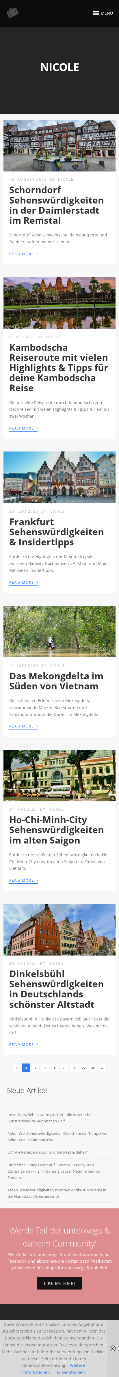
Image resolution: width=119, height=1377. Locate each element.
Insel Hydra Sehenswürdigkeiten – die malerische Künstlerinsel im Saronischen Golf (49, 1118)
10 (74, 1068)
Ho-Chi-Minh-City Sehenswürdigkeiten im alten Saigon (56, 829)
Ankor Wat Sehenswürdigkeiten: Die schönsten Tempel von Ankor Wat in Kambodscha (58, 1136)
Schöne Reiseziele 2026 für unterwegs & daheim (48, 1152)
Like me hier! (59, 1283)
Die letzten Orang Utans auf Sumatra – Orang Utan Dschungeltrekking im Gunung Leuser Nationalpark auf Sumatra (55, 1171)
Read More (23, 253)
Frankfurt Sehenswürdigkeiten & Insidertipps (56, 531)
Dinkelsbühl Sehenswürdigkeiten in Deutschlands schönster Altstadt (56, 988)
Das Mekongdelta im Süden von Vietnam (56, 680)
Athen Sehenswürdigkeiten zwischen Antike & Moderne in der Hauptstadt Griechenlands (57, 1193)
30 (93, 1068)
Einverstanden (71, 1372)
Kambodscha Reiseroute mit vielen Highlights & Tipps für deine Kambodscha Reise (58, 367)
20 (83, 1068)
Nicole (66, 179)
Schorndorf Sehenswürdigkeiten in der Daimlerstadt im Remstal (56, 204)
